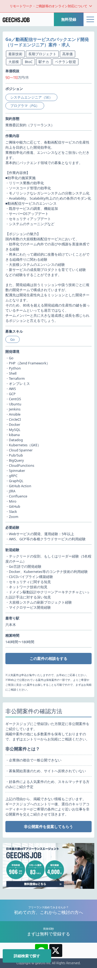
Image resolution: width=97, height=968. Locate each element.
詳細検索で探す (27, 955)
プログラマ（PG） (24, 105)
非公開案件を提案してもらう (48, 826)
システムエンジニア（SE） (31, 97)
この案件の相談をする (48, 658)
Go (12, 339)
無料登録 (68, 19)
